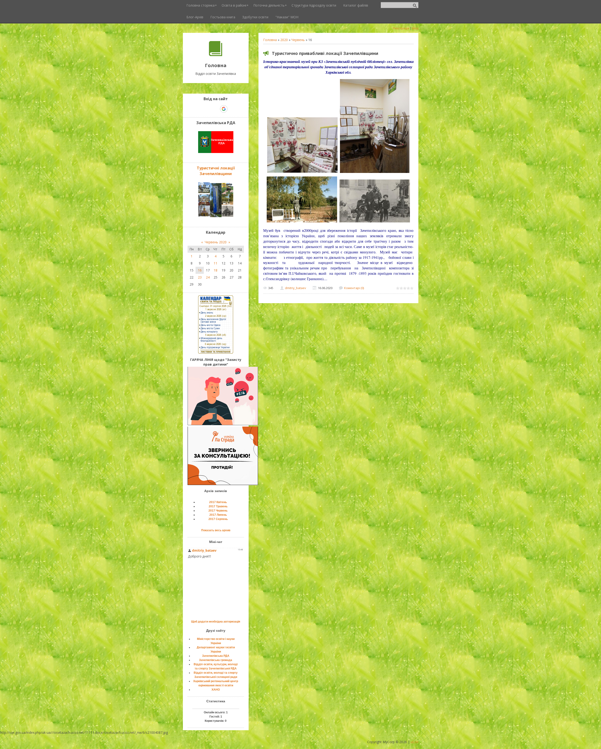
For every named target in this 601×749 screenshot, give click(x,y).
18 (215, 270)
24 (208, 277)
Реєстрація (401, 28)
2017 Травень (218, 506)
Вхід (415, 28)
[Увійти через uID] (207, 108)
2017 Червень (217, 510)
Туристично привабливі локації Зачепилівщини (325, 53)
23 (200, 277)
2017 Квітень (218, 502)
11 (215, 263)
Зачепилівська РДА (215, 655)
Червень (298, 40)
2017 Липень (218, 514)
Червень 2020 (216, 242)
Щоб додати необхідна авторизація (215, 621)
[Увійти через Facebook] (215, 108)
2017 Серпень (218, 519)
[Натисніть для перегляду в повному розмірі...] (302, 172)
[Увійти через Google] (223, 109)
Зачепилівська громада (215, 660)
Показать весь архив (215, 530)
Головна (270, 40)
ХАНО (216, 689)
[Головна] (215, 55)
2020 (284, 40)
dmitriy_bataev (295, 288)
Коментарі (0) (354, 288)
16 (200, 270)
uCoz (414, 742)
